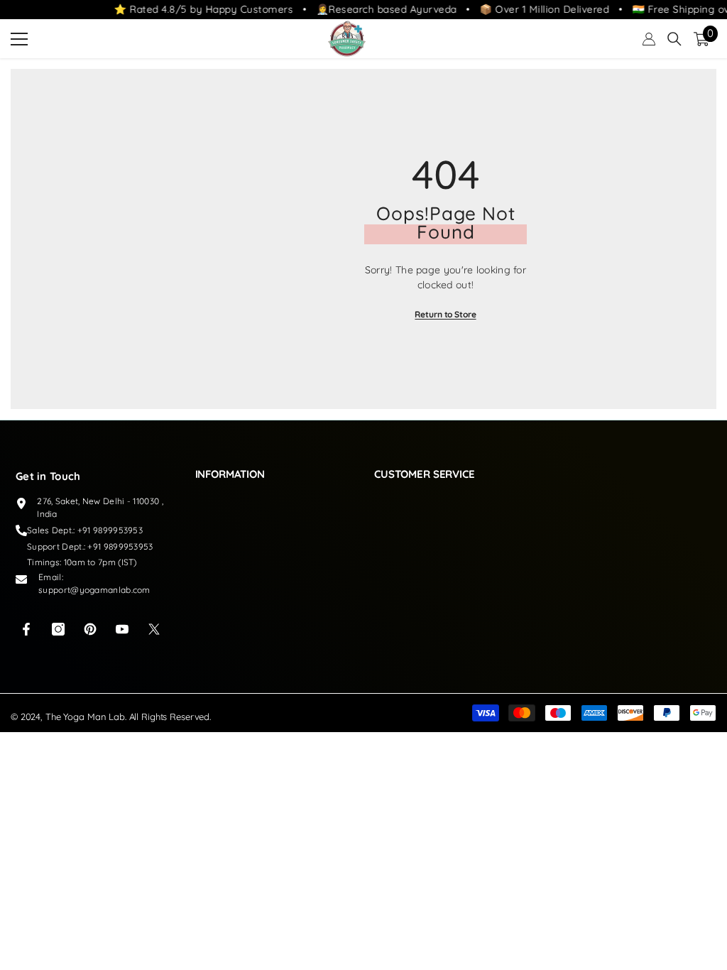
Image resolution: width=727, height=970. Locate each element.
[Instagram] (58, 629)
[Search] (674, 39)
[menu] (19, 39)
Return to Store (445, 314)
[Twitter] (154, 629)
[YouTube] (122, 629)
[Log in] (649, 39)
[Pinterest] (90, 629)
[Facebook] (26, 629)
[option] (445, 239)
